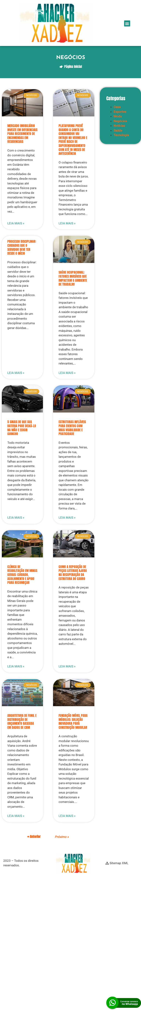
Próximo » (62, 837)
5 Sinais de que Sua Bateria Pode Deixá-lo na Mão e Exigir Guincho (21, 427)
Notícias (119, 125)
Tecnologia (121, 135)
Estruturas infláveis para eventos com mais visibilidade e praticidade (72, 427)
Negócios (120, 121)
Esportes (120, 111)
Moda (118, 116)
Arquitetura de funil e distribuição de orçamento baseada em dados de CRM (22, 721)
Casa (117, 107)
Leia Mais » (15, 223)
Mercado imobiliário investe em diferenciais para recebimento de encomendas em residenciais (22, 133)
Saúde (118, 130)
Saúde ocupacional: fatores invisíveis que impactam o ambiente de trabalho (73, 278)
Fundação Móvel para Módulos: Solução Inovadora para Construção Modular (73, 721)
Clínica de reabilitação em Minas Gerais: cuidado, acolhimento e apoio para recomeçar (22, 574)
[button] (127, 23)
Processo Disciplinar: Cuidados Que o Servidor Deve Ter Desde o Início (21, 247)
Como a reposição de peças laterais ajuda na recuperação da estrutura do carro (73, 572)
